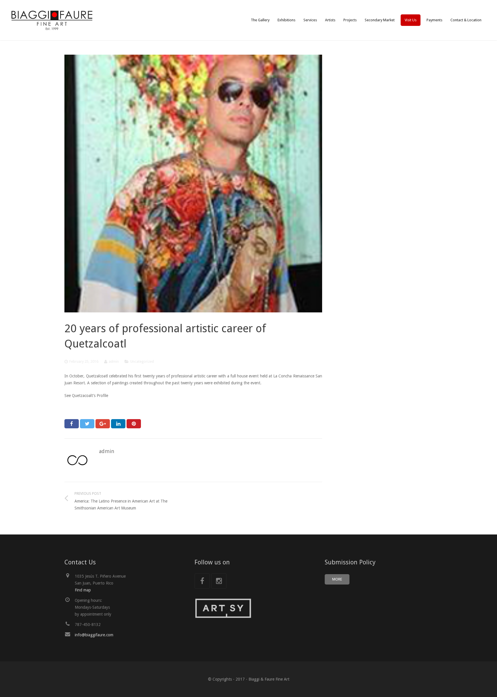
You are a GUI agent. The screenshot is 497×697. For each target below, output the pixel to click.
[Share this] (71, 423)
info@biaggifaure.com (94, 635)
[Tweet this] (87, 423)
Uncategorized (142, 361)
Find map (83, 590)
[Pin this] (134, 423)
